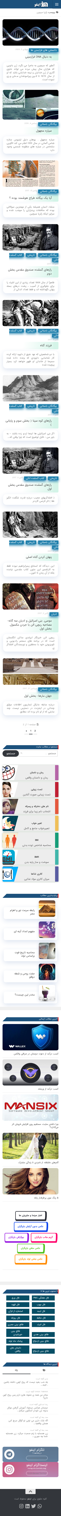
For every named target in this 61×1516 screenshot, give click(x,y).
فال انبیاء (41, 1324)
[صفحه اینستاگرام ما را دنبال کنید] (21, 1506)
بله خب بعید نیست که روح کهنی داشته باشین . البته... (26, 1383)
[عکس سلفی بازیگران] (30, 1252)
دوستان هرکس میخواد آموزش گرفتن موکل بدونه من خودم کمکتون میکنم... (27, 1409)
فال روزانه (15, 1318)
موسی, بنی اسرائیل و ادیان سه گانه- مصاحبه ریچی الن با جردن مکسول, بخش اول (29, 625)
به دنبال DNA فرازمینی (38, 57)
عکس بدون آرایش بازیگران (30, 1226)
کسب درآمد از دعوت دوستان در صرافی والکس (36, 1054)
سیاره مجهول (44, 131)
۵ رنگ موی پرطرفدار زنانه (46, 1198)
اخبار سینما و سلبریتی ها (30, 1215)
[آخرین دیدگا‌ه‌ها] (16, 1371)
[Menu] (57, 4)
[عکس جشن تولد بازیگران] (30, 1263)
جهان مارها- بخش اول (38, 696)
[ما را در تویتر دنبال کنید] (33, 1506)
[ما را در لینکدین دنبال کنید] (27, 1506)
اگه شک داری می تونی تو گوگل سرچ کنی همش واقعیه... (28, 1422)
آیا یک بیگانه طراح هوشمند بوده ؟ (30, 198)
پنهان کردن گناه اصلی (39, 557)
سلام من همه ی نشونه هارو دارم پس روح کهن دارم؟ (25, 1396)
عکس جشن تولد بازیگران (31, 1259)
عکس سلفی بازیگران (30, 1248)
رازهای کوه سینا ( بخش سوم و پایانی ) (29, 423)
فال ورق (15, 1298)
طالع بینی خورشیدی (16, 1332)
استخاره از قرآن (15, 1311)
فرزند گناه (46, 345)
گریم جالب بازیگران (44, 1237)
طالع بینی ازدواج (41, 1341)
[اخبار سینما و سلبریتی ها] (30, 1219)
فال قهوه (15, 1304)
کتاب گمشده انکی (35, 478)
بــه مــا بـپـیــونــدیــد (37, 1458)
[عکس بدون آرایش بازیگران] (30, 1230)
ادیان (54, 614)
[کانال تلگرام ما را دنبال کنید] (39, 1506)
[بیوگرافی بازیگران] (16, 1241)
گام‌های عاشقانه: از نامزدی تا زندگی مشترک (38, 1162)
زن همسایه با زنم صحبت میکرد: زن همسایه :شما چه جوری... (27, 1435)
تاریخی (31, 255)
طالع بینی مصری (16, 1324)
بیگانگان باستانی (48, 124)
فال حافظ (41, 1318)
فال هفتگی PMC (41, 1298)
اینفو (29, 1499)
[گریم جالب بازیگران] (44, 1241)
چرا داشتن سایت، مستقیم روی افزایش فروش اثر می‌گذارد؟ (35, 1125)
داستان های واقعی (15, 1349)
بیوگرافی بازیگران (16, 1237)
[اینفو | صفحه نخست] (38, 4)
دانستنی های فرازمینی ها (44, 50)
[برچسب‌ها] (44, 1371)
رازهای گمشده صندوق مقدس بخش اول (30, 487)
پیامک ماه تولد (15, 1341)
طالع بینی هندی (41, 1334)
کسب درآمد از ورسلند (48, 1089)
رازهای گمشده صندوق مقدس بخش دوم (30, 272)
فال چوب (41, 1304)
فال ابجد (41, 1311)
